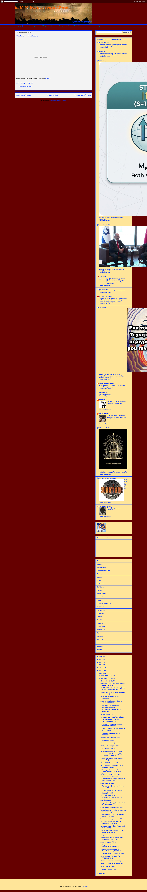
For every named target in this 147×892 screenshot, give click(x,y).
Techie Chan (103, 289)
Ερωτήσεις (62, 26)
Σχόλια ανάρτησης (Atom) (58, 100)
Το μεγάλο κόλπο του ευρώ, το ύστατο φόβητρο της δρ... (111, 822)
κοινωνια (100, 639)
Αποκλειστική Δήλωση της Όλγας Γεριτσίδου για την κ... (111, 754)
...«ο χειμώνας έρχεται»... (109, 748)
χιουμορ (100, 646)
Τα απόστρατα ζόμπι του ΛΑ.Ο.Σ (111, 819)
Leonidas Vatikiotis (105, 225)
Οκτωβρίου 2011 (106, 681)
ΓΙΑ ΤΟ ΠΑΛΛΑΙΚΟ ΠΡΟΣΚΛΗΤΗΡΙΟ (112, 863)
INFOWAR (102, 276)
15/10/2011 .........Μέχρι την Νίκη (111, 751)
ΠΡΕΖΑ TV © (103, 400)
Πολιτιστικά (101, 626)
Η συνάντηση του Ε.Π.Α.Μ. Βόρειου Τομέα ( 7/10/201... (112, 815)
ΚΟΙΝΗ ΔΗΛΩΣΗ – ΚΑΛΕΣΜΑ (109, 763)
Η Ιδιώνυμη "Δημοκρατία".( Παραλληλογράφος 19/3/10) (110, 770)
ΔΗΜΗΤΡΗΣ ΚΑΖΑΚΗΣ (106, 383)
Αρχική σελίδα (52, 95)
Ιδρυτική (52, 26)
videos (99, 564)
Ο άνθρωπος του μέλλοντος (109, 746)
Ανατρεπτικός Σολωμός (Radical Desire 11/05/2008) (111, 702)
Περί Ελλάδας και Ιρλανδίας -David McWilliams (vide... (112, 831)
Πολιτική (100, 623)
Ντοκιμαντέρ (101, 610)
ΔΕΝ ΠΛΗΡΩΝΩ (104, 414)
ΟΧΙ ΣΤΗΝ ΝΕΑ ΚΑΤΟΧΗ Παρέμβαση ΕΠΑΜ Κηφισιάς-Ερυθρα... (112, 688)
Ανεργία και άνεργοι (107, 783)
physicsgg (102, 61)
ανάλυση (100, 636)
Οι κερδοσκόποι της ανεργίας (110, 861)
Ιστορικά (100, 597)
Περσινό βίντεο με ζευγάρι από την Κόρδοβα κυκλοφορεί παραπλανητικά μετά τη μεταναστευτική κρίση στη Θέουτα (113, 300)
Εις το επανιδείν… (105, 394)
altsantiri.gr (103, 392)
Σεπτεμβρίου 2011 (107, 869)
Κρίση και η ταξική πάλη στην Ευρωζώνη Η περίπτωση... (110, 845)
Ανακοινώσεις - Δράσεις (31, 26)
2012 (101, 670)
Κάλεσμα (44, 26)
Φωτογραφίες (101, 629)
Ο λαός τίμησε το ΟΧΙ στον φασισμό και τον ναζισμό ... (112, 693)
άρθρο (99, 633)
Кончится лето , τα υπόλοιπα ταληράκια (112, 291)
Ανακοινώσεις (101, 567)
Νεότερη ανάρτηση (23, 95)
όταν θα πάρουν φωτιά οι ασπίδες (112, 807)
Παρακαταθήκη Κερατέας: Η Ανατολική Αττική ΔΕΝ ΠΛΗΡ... (111, 850)
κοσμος (99, 643)
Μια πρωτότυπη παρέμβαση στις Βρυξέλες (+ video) (111, 766)
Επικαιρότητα (101, 593)
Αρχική (19, 26)
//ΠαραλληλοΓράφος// (106, 428)
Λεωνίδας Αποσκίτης (104, 603)
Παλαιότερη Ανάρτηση (82, 95)
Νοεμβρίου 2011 (106, 678)
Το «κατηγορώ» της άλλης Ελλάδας (112, 717)
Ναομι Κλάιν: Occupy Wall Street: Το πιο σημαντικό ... (112, 803)
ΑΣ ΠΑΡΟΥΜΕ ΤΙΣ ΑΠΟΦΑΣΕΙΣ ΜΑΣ (112, 853)
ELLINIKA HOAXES (105, 296)
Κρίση (99, 600)
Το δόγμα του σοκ (106, 714)
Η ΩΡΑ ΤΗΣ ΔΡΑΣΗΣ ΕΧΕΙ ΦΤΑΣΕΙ (111, 790)
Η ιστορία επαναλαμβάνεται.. (110, 743)
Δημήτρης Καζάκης (103, 570)
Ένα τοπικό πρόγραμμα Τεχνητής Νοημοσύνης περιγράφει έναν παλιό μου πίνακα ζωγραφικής (112, 375)
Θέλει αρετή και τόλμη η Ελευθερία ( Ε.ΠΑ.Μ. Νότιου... (112, 684)
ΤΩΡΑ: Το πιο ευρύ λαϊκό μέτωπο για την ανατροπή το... (113, 811)
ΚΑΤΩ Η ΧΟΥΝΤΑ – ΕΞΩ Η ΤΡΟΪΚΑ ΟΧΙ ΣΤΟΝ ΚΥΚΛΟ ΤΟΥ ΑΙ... (112, 720)
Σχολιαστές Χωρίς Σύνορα (107, 478)
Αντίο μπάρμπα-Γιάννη (108, 842)
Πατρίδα (99, 620)
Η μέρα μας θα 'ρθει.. (107, 835)
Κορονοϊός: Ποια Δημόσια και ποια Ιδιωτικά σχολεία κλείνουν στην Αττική (116, 417)
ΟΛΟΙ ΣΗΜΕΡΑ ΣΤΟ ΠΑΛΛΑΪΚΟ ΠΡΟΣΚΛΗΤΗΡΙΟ (110, 857)
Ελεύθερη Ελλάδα (105, 506)
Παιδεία (99, 616)
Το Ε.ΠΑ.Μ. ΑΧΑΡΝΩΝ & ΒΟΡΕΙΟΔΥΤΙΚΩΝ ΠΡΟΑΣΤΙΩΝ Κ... (112, 796)
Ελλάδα (99, 590)
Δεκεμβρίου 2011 (107, 675)
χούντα (99, 649)
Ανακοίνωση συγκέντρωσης (110, 737)
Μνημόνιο (100, 607)
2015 (101, 662)
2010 (101, 873)
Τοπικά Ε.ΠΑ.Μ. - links (74, 26)
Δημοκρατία (101, 574)
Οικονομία (100, 613)
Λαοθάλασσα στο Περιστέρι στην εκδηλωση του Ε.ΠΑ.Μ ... (111, 838)
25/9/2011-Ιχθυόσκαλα (107, 866)
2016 (101, 659)
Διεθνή (99, 577)
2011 (101, 673)
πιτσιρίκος (102, 51)
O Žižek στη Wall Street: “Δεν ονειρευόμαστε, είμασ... (110, 775)
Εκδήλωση (100, 587)
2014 (101, 665)
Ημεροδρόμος (104, 42)
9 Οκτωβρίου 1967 (106, 793)
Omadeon (102, 307)
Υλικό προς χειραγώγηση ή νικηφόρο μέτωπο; (109, 706)
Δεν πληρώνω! (105, 800)
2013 (101, 667)
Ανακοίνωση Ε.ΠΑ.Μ (107, 740)
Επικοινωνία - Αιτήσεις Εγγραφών (94, 26)
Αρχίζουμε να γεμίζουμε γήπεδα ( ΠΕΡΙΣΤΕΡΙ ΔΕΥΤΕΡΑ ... (111, 725)
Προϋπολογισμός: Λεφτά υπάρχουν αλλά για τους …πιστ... (112, 779)
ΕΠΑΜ (99, 580)
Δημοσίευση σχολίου (25, 86)
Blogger (85, 886)
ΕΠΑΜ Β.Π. (100, 583)
